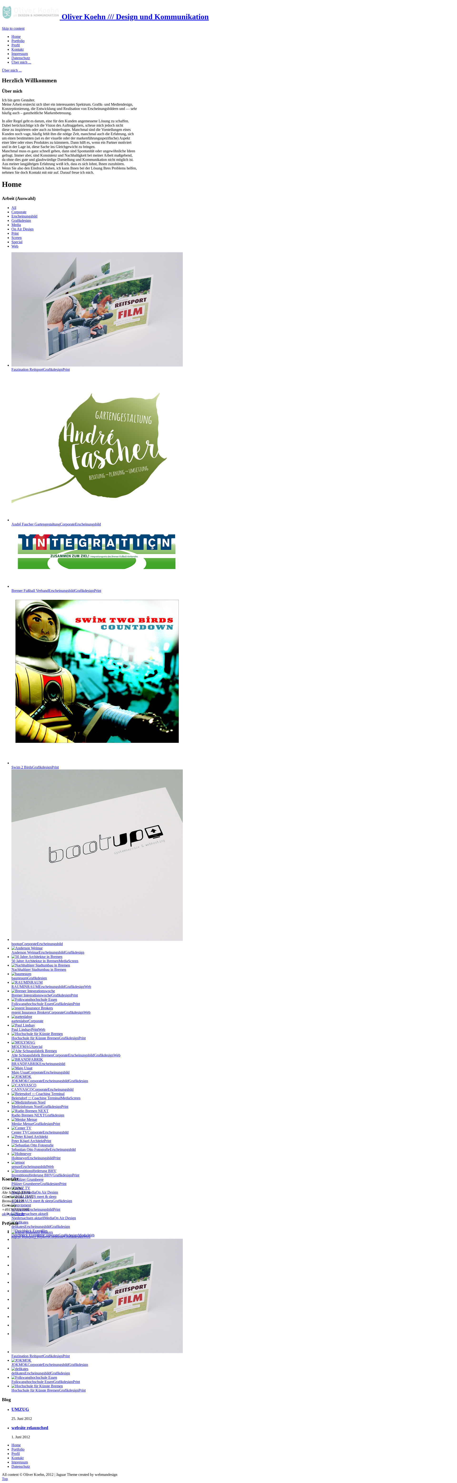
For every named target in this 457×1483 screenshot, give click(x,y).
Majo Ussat (40, 1072)
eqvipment (35, 1209)
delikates (40, 1227)
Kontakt (17, 1458)
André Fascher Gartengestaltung (56, 524)
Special (16, 242)
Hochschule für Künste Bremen (48, 1038)
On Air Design (22, 229)
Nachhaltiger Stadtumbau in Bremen (38, 969)
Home (16, 1445)
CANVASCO (42, 1089)
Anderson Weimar (47, 952)
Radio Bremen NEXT (37, 1115)
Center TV (40, 1132)
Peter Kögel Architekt (31, 1141)
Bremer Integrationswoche (44, 995)
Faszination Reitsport (40, 369)
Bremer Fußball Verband (56, 591)
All (13, 208)
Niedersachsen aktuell (43, 1218)
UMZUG (20, 1409)
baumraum (29, 978)
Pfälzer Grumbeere (38, 1184)
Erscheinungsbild (24, 216)
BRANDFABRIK (38, 1064)
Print (15, 233)
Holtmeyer (35, 1158)
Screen (16, 238)
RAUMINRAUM (51, 987)
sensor (32, 1167)
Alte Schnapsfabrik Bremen (65, 1055)
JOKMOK (49, 1081)
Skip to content (13, 28)
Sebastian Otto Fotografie (43, 1149)
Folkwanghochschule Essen (45, 1004)
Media (16, 225)
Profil (15, 1454)
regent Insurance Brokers (50, 1012)
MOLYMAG (26, 1047)
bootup (37, 944)
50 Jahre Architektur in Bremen (44, 961)
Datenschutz (20, 1466)
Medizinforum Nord (39, 1107)
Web (14, 246)
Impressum (19, 1462)
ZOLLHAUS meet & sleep (41, 1201)
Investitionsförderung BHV (45, 1175)
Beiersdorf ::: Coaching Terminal (45, 1098)
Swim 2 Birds (35, 767)
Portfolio (18, 1449)
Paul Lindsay (28, 1029)
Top (5, 1479)
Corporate (18, 212)
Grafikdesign (21, 220)
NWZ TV (34, 1192)
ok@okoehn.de (13, 1214)
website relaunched (29, 1427)
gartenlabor (27, 1021)
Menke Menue (35, 1124)
